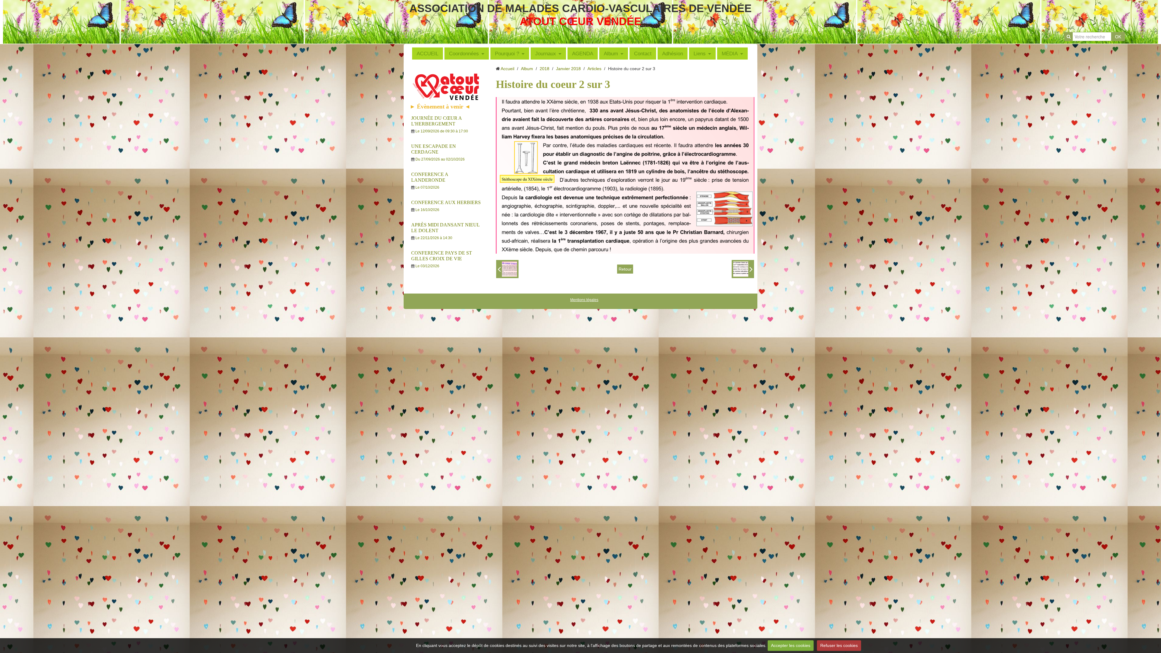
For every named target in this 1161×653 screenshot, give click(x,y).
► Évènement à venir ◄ (440, 106)
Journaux (545, 53)
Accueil (507, 68)
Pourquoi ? (507, 53)
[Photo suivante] (743, 269)
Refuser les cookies (839, 645)
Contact (643, 53)
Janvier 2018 (568, 68)
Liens (700, 53)
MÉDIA (730, 53)
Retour (625, 269)
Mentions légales (584, 300)
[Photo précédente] (507, 269)
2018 (544, 68)
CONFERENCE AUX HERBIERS (446, 202)
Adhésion (672, 53)
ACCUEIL (427, 53)
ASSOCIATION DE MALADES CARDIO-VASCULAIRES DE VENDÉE (580, 8)
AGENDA (582, 53)
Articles (594, 68)
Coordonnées (464, 53)
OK (1118, 37)
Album (611, 53)
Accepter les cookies (790, 645)
